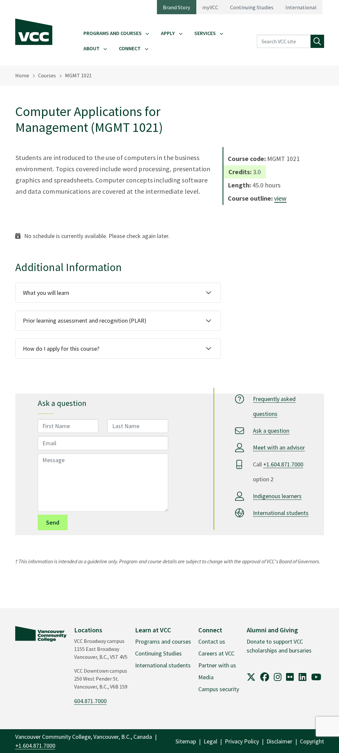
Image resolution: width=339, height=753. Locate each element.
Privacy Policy (242, 741)
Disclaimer (279, 741)
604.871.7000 (90, 701)
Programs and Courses (112, 33)
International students (281, 513)
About (91, 48)
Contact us (211, 641)
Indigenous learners (277, 496)
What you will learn (46, 293)
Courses (47, 75)
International (300, 7)
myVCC (210, 7)
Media (206, 677)
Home (22, 75)
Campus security (218, 689)
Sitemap (185, 741)
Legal (210, 741)
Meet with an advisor (279, 447)
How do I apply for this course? (61, 348)
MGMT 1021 (78, 75)
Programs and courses (163, 641)
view (280, 198)
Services (205, 33)
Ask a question (271, 430)
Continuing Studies (251, 7)
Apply (168, 33)
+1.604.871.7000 (283, 464)
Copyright (312, 741)
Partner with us (217, 665)
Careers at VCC (216, 653)
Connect (130, 48)
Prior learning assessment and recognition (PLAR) (84, 320)
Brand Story (176, 7)
